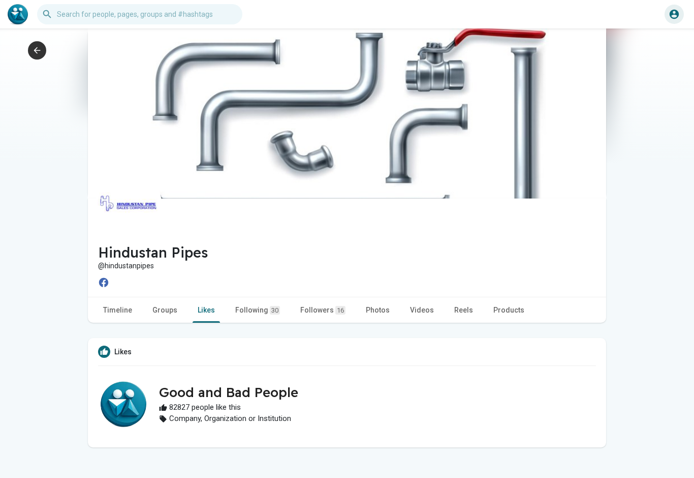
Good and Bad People (228, 392)
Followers (322, 310)
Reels (463, 310)
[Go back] (37, 50)
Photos (378, 310)
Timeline (117, 310)
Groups (164, 310)
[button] (674, 14)
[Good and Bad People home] (18, 14)
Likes (206, 310)
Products (508, 310)
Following (256, 310)
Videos (422, 310)
